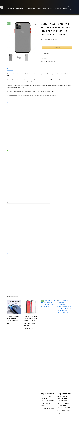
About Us (63, 5)
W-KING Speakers (20, 8)
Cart (57, 5)
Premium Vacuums (31, 8)
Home (41, 5)
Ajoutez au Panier (57, 47)
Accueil (8, 19)
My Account (70, 5)
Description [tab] (10, 68)
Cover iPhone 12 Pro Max (31, 19)
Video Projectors (10, 8)
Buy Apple (8, 5)
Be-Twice (12, 19)
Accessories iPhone (22, 19)
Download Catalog (46, 53)
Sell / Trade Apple (17, 5)
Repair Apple (26, 5)
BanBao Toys (58, 8)
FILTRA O (50, 8)
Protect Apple (35, 5)
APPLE (16, 19)
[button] (36, 24)
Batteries (65, 8)
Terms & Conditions (49, 5)
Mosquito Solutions (41, 8)
